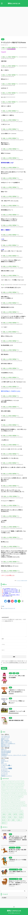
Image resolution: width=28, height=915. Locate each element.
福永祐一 (19, 820)
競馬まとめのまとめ (14, 3)
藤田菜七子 (4, 822)
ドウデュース (13, 802)
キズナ (11, 787)
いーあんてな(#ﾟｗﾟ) (6, 765)
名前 (3, 638)
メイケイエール (5, 808)
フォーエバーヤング (6, 805)
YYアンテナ (4, 764)
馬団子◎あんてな (5, 746)
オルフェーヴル (5, 787)
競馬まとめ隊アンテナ (6, 742)
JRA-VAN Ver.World (6, 751)
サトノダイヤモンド (6, 793)
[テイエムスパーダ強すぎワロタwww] (15, 601)
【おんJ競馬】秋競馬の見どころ (17, 871)
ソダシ (11, 796)
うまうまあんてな (5, 736)
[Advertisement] (14, 21)
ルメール (14, 811)
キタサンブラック (18, 787)
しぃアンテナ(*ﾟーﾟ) (6, 768)
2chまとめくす (4, 761)
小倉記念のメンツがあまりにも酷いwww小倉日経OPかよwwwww (17, 691)
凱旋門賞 (15, 814)
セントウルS (4, 608)
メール (3, 644)
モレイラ (12, 808)
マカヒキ (24, 805)
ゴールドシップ (22, 790)
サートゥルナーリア (22, 793)
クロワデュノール (5, 790)
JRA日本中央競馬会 (6, 752)
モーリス (18, 808)
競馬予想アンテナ (5, 745)
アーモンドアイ (12, 781)
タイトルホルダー (18, 796)
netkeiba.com (4, 753)
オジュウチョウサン (19, 784)
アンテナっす (4, 773)
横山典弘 (21, 817)
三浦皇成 (4, 814)
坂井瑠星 (21, 814)
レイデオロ (20, 811)
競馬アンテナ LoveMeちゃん (8, 743)
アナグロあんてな (5, 771)
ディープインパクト (15, 799)
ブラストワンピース (16, 805)
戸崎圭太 (15, 817)
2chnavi (3, 759)
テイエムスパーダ (11, 608)
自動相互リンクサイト (6, 776)
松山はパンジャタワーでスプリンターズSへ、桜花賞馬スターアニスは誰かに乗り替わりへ (18, 882)
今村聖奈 (9, 814)
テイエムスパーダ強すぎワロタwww (22, 580)
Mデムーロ (4, 781)
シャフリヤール (5, 796)
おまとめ (3, 767)
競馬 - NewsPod (5, 740)
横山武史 (4, 820)
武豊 (9, 820)
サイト (3, 650)
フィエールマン (21, 802)
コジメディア (4, 774)
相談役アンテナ (5, 739)
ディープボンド (5, 802)
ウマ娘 (3, 784)
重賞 (3, 606)
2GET (2, 762)
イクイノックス (20, 781)
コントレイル (14, 790)
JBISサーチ (4, 749)
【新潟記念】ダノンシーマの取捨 (17, 859)
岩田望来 (4, 817)
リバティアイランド (6, 811)
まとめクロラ (4, 770)
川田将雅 (9, 817)
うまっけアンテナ (5, 737)
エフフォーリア (10, 784)
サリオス (14, 793)
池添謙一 (13, 820)
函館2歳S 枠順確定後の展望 (16, 720)
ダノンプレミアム (5, 799)
